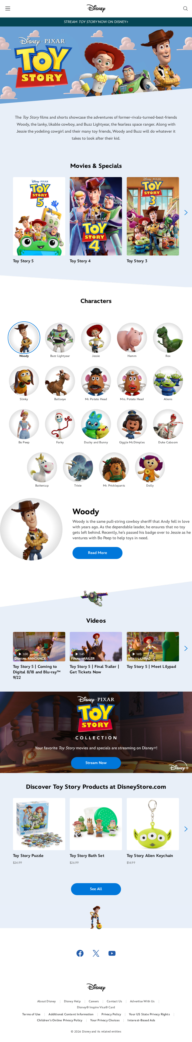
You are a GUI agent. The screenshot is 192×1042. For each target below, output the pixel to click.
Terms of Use (31, 1014)
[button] (185, 8)
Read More (97, 552)
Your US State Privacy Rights (149, 1014)
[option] (24, 339)
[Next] (186, 213)
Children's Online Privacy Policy (59, 1020)
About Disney (46, 1001)
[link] (96, 723)
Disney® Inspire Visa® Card (96, 1007)
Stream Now (96, 763)
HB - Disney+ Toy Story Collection (96, 723)
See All (96, 889)
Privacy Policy (111, 1014)
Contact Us (114, 1001)
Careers (94, 1001)
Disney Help (72, 1001)
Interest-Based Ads (141, 1020)
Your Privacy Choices (105, 1020)
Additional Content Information (71, 1014)
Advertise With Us (142, 1001)
